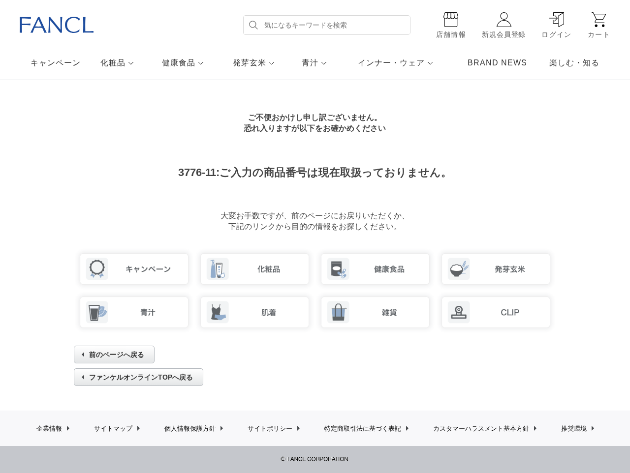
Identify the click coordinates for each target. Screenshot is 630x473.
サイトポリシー (270, 428)
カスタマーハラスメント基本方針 (481, 428)
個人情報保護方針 (190, 428)
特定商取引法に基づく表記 (362, 428)
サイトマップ (113, 428)
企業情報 (49, 428)
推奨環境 (574, 428)
